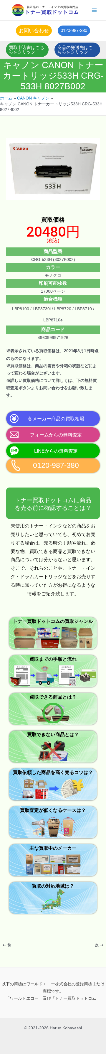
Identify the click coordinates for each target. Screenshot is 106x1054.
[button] (34, 30)
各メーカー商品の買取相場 (56, 418)
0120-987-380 (56, 465)
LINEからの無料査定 (56, 450)
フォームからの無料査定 (56, 434)
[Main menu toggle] (94, 10)
